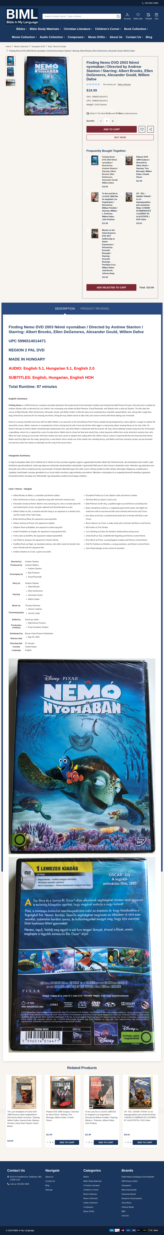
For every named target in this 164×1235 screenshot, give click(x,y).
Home (8, 47)
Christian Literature (77, 29)
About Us (116, 37)
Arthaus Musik (128, 1207)
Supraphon (126, 1185)
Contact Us (133, 37)
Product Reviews (95, 308)
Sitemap (48, 1190)
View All (125, 1216)
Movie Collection (23, 37)
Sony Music (127, 1203)
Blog (149, 37)
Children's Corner (107, 29)
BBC (124, 1211)
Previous (2, 1111)
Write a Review (124, 84)
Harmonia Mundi (129, 1194)
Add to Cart (111, 129)
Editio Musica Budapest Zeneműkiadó (138, 1177)
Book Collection (135, 29)
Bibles (20, 29)
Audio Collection (51, 37)
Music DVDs (96, 37)
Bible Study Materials (44, 29)
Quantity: (90, 121)
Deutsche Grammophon (132, 1198)
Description (65, 308)
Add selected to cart (111, 287)
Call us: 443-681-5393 (19, 1184)
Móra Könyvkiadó (129, 1190)
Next (161, 1111)
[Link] (22, 16)
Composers (75, 37)
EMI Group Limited (129, 1181)
